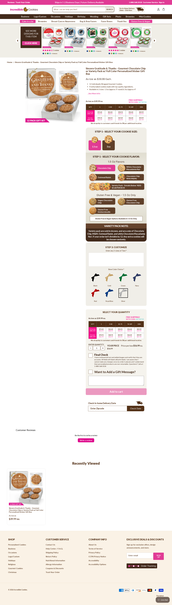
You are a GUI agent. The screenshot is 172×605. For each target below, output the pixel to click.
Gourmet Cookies (15, 568)
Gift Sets (107, 16)
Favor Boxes (106, 21)
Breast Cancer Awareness (63, 21)
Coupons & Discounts (55, 568)
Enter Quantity (96, 344)
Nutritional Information (55, 560)
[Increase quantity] (103, 348)
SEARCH (109, 9)
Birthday (81, 16)
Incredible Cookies (20, 590)
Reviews (11, 2)
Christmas (12, 572)
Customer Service (150, 2)
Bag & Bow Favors (88, 21)
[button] (116, 247)
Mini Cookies (145, 16)
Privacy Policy (94, 552)
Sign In (161, 2)
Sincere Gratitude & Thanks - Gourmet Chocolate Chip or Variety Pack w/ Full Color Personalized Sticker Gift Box (64, 62)
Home (9, 62)
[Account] (158, 9)
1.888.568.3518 (135, 2)
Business (25, 16)
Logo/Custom (40, 16)
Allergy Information (54, 564)
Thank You (121, 21)
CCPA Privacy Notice (97, 556)
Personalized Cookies (17, 545)
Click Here (31, 43)
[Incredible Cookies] (24, 9)
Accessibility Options (97, 564)
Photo (118, 16)
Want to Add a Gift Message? (115, 372)
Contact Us (50, 545)
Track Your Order (23, 2)
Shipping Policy (52, 552)
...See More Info (94, 93)
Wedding (94, 16)
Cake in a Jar (27, 21)
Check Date (135, 408)
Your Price (113, 345)
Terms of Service (95, 548)
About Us (92, 545)
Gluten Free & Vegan (140, 21)
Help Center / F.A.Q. (54, 548)
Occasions (55, 16)
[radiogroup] (116, 288)
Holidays (69, 16)
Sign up (159, 556)
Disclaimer (160, 596)
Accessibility (94, 560)
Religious (12, 564)
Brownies (130, 16)
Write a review (86, 440)
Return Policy (51, 556)
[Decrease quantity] (90, 348)
